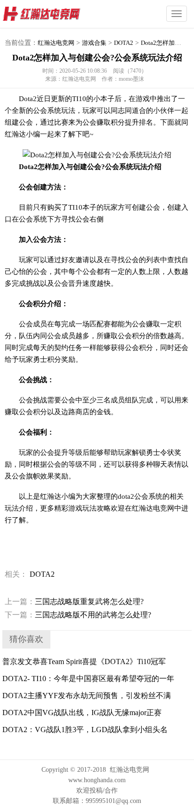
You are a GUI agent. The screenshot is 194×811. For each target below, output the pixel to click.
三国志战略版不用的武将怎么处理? (78, 615)
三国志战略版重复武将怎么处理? (74, 602)
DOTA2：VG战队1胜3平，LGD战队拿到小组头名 (85, 730)
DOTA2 (123, 42)
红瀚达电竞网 (59, 14)
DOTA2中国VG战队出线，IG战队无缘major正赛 (82, 713)
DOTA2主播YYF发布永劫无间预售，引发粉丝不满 (86, 695)
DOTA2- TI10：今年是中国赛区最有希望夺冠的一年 (88, 678)
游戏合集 (94, 42)
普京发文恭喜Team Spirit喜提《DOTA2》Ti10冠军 (84, 661)
